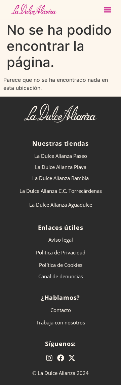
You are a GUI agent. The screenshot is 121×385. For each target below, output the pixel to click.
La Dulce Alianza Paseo (60, 155)
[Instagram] (49, 358)
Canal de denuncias (60, 276)
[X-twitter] (72, 358)
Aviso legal (60, 239)
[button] (108, 10)
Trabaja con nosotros (60, 322)
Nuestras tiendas (60, 143)
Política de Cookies (60, 264)
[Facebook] (60, 358)
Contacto (60, 310)
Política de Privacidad (60, 252)
